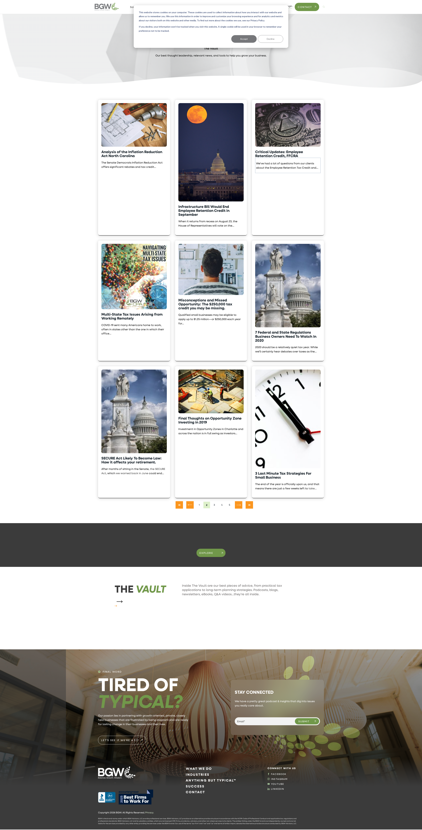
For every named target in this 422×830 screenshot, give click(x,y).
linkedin (277, 788)
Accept (244, 38)
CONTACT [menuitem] (195, 792)
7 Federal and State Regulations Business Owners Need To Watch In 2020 (285, 336)
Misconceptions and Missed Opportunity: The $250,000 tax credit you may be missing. (205, 304)
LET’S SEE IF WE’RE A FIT (120, 740)
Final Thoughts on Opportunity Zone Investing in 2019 (209, 420)
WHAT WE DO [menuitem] (199, 768)
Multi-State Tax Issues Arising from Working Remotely (132, 316)
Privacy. (149, 812)
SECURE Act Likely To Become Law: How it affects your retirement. (131, 460)
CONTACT (305, 7)
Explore (206, 552)
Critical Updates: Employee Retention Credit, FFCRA (279, 154)
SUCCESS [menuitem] (195, 786)
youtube (277, 783)
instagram (279, 779)
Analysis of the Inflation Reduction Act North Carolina (131, 154)
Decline (270, 38)
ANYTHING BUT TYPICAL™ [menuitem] (211, 780)
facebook (278, 774)
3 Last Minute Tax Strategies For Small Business (283, 475)
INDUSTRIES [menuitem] (198, 774)
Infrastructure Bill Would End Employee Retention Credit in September (203, 211)
